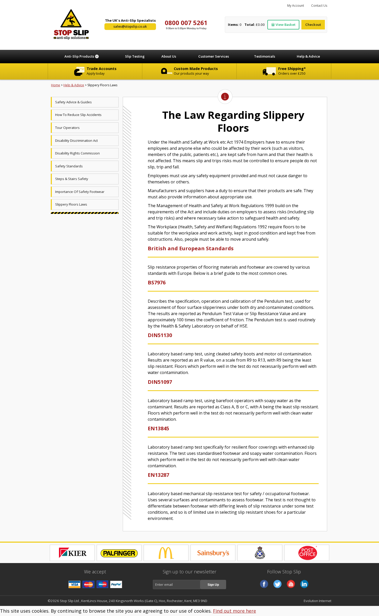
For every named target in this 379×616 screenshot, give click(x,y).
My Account (295, 5)
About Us (168, 56)
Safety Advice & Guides (73, 102)
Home (55, 85)
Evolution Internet (317, 600)
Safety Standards (69, 166)
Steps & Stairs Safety (71, 178)
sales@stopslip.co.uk (130, 26)
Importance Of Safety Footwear (79, 191)
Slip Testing (135, 56)
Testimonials (264, 56)
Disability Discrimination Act (76, 140)
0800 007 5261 (186, 22)
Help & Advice (308, 56)
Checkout (313, 24)
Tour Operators (67, 127)
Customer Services (213, 56)
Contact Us (319, 5)
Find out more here (234, 611)
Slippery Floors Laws (71, 204)
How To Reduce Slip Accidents (78, 114)
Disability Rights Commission (77, 153)
